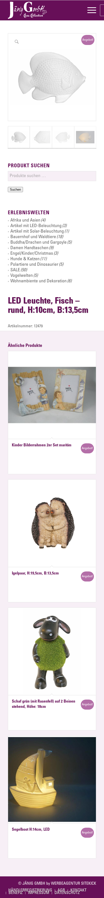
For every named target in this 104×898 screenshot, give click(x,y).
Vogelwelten (21, 276)
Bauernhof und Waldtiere (33, 237)
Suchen (15, 189)
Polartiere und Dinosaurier (34, 264)
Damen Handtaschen (29, 248)
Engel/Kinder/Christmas (31, 253)
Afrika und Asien (25, 220)
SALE (15, 270)
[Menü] (89, 10)
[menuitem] (89, 10)
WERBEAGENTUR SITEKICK (73, 884)
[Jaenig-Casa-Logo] (43, 10)
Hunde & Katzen (25, 259)
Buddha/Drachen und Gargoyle (38, 242)
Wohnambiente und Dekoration (38, 281)
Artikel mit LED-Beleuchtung (36, 226)
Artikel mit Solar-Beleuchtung (37, 231)
